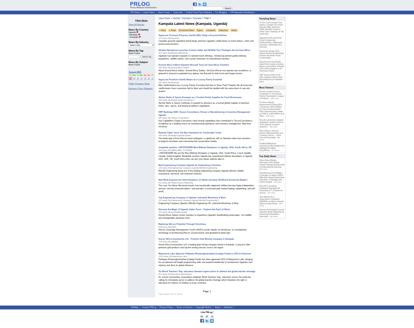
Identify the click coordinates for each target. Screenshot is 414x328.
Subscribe (178, 12)
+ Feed (172, 30)
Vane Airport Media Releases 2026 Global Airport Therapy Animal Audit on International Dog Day (272, 163)
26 (134, 78)
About (217, 307)
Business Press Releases (141, 88)
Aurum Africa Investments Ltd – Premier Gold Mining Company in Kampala (196, 239)
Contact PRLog (149, 307)
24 (141, 78)
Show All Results (136, 24)
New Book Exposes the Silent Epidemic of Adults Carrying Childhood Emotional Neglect (202, 180)
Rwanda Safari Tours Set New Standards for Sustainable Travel (189, 132)
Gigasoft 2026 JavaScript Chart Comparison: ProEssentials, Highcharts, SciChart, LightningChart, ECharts (271, 42)
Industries (223, 30)
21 (152, 78)
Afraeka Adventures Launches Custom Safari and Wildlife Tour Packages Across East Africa (204, 50)
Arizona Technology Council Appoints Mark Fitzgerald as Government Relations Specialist (272, 213)
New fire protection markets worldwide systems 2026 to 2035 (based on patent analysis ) (271, 123)
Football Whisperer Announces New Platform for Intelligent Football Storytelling (272, 146)
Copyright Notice (203, 307)
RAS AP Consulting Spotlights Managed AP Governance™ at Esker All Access (271, 189)
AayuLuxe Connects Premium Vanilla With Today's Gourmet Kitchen (192, 35)
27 (130, 78)
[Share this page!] (200, 5)
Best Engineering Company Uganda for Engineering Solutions (189, 165)
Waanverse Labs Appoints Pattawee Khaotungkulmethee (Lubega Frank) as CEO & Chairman (204, 253)
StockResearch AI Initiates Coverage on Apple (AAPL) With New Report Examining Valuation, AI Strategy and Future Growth (272, 177)
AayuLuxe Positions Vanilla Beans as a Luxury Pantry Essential (190, 79)
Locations (210, 30)
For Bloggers (221, 12)
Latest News (149, 12)
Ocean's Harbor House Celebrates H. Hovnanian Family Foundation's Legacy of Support (272, 94)
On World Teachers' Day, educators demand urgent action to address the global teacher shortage (206, 271)
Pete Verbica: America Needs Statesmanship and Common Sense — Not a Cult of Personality (271, 134)
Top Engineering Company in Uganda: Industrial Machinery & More (192, 197)
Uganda (132, 32)
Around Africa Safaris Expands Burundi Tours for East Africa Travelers (193, 65)
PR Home (135, 12)
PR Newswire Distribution (242, 12)
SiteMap (134, 307)
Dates (234, 30)
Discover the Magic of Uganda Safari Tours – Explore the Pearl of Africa (194, 209)
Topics (200, 30)
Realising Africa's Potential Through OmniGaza (182, 224)
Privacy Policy (166, 307)
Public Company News (139, 84)
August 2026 (135, 72)
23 (145, 78)
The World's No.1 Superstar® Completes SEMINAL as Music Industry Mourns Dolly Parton (272, 200)
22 (149, 78)
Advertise (228, 307)
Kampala (133, 34)
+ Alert (162, 30)
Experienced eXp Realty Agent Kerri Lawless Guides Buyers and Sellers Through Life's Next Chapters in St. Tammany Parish (272, 66)
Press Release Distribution (143, 7)
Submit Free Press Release (199, 12)
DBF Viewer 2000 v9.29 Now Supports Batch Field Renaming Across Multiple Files (271, 78)
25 (138, 78)
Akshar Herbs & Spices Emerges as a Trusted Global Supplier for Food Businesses (200, 97)
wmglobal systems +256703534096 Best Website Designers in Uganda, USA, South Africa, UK (204, 147)
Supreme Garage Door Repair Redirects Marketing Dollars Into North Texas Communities (272, 54)
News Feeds (164, 12)
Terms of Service (184, 307)
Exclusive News (186, 30)
